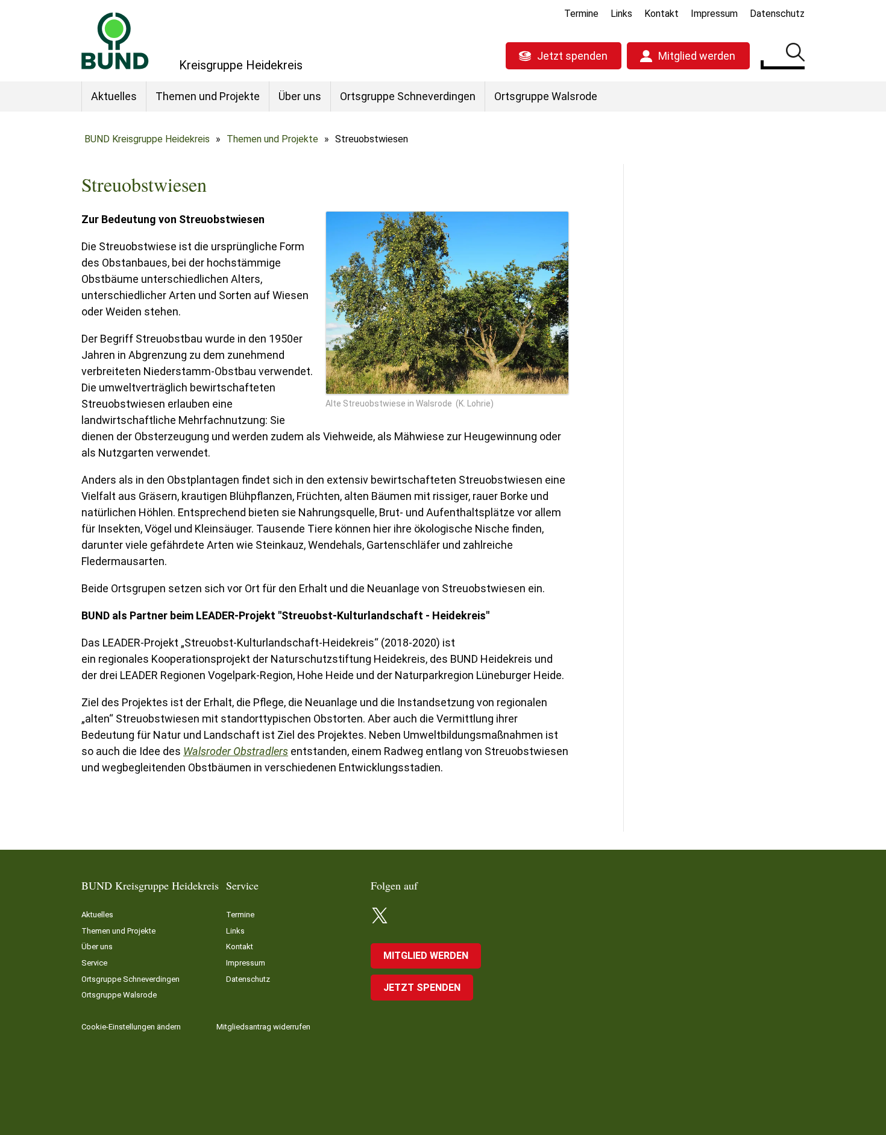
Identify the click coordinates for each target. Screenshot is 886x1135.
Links (621, 13)
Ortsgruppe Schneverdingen (408, 96)
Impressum (714, 13)
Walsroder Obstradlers (235, 751)
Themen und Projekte (208, 96)
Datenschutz (777, 13)
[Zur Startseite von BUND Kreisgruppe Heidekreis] (115, 40)
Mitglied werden (696, 55)
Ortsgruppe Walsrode (545, 96)
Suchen (795, 54)
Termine (581, 13)
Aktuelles (114, 96)
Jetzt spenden (572, 55)
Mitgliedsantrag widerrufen (263, 1026)
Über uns (299, 96)
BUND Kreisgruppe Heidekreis (147, 139)
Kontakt (661, 13)
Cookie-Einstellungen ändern (131, 1026)
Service (94, 962)
